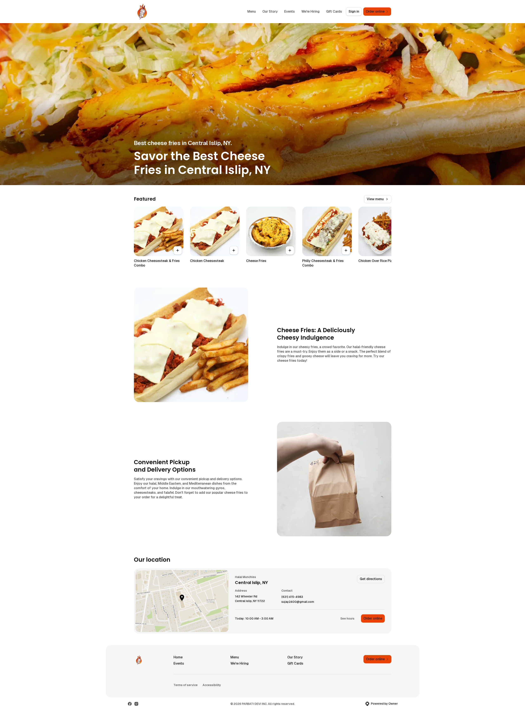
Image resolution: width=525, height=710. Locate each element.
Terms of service (185, 685)
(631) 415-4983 (292, 597)
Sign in (354, 11)
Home (178, 657)
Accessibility (212, 685)
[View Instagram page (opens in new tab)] (136, 703)
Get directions (371, 579)
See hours (347, 618)
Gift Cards (334, 11)
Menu (251, 11)
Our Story (270, 11)
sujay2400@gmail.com (297, 602)
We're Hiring (310, 11)
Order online (372, 618)
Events (289, 11)
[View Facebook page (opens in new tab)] (129, 703)
